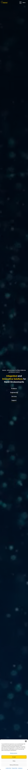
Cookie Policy (8, 768)
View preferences (14, 765)
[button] (26, 741)
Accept (14, 757)
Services (14, 396)
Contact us (20, 768)
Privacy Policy (14, 768)
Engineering (14, 392)
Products (14, 388)
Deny (14, 761)
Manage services (13, 753)
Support (14, 400)
